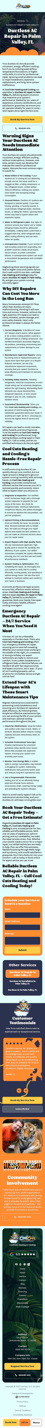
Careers (22, 1295)
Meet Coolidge (22, 1307)
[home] (22, 6)
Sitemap (22, 1406)
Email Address (12, 921)
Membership (22, 1303)
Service (22, 1276)
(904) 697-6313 (22, 1349)
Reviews (22, 1288)
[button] (36, 1422)
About (22, 1272)
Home (22, 1269)
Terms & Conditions (22, 1410)
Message (9, 933)
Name (8, 909)
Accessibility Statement (22, 1415)
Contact (22, 1280)
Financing (22, 1291)
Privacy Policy (22, 1402)
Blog (23, 1284)
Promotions (22, 1299)
